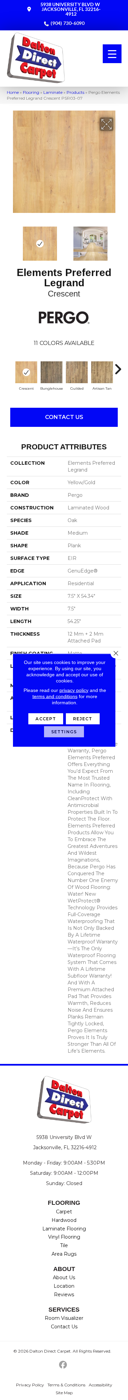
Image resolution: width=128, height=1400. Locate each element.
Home (13, 92)
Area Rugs (64, 1254)
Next (117, 240)
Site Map (64, 1392)
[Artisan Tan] (102, 372)
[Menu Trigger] (112, 53)
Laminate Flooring (64, 1229)
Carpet (64, 1212)
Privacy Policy (30, 1384)
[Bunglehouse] (51, 372)
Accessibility (100, 1384)
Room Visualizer (64, 1318)
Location (64, 1286)
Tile (64, 1245)
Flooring (31, 92)
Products (75, 92)
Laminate (52, 92)
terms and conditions (54, 696)
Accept (45, 718)
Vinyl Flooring (64, 1237)
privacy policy (73, 690)
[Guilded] (76, 372)
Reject (83, 718)
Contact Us (64, 417)
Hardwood (64, 1220)
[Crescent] (26, 372)
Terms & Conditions (66, 1384)
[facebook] (63, 1365)
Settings (64, 731)
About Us (64, 1277)
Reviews (64, 1294)
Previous (10, 240)
